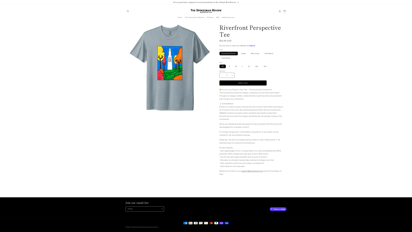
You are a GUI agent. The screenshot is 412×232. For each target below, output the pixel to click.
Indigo (243, 53)
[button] (128, 11)
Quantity (222, 71)
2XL (256, 66)
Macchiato (255, 53)
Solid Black (269, 53)
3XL (265, 66)
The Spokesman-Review (138, 227)
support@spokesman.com (252, 171)
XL (249, 66)
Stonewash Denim (229, 53)
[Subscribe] (161, 208)
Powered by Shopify (152, 227)
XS (223, 66)
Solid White (226, 58)
